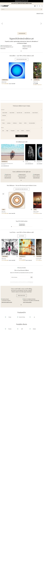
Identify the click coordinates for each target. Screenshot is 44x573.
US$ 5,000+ (4, 115)
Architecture (15, 122)
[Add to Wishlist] (31, 79)
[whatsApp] (35, 6)
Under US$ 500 (11, 112)
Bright (7, 130)
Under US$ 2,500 (27, 112)
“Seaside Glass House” (30, 281)
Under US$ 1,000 (19, 112)
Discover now (3, 48)
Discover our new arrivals (21, 188)
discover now (8, 177)
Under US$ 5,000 (35, 112)
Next (41, 23)
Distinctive (28, 130)
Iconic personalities (32, 122)
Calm (3, 130)
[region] (22, 74)
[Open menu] (1, 6)
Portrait (3, 122)
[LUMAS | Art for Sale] (5, 6)
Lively (18, 130)
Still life (25, 122)
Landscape (8, 122)
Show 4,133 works (21, 135)
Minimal (22, 130)
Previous (2, 23)
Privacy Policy (31, 282)
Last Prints (21, 235)
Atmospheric (13, 130)
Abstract (20, 122)
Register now (31, 276)
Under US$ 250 (4, 112)
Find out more (25, 48)
